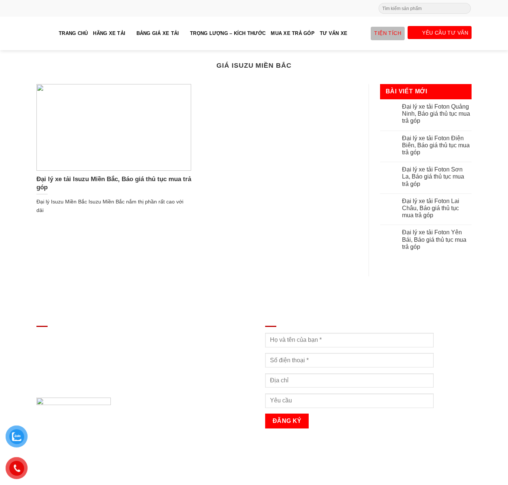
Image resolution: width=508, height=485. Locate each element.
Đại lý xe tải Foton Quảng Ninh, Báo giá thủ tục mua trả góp (436, 113)
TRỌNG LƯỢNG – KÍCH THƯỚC (228, 33)
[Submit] (464, 8)
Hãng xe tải (109, 33)
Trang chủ (73, 33)
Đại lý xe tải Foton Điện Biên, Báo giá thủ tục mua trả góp (436, 145)
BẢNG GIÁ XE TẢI (157, 33)
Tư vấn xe (333, 33)
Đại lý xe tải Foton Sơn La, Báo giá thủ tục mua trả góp (433, 176)
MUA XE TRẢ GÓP (293, 33)
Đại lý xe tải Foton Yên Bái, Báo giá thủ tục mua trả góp (434, 239)
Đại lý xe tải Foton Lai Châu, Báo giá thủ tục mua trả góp (430, 208)
